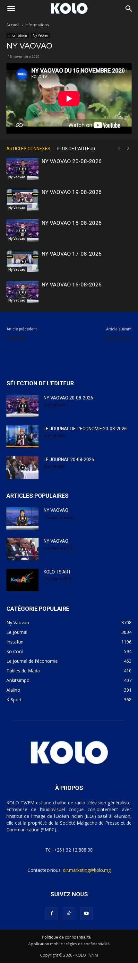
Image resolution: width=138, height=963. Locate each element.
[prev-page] (119, 148)
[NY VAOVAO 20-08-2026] (22, 169)
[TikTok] (69, 913)
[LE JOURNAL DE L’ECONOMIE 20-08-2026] (22, 436)
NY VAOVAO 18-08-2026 (72, 223)
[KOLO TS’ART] (22, 580)
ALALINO (16, 338)
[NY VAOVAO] (22, 518)
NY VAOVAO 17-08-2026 (72, 253)
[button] (11, 8)
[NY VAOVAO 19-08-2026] (22, 199)
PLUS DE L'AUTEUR (76, 148)
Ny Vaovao (40, 35)
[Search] (129, 8)
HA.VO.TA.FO (118, 338)
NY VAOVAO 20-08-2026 (72, 161)
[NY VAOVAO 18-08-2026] (22, 230)
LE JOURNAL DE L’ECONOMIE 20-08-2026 (85, 428)
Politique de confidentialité (66, 937)
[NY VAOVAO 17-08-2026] (22, 261)
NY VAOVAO (56, 510)
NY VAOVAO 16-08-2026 (72, 284)
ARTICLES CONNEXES (28, 148)
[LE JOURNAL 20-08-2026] (22, 467)
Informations (37, 25)
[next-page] (128, 148)
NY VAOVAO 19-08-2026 (72, 192)
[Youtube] (86, 913)
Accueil (12, 25)
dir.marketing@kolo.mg (87, 870)
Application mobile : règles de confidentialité (69, 944)
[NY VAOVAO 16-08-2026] (22, 292)
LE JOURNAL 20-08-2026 (69, 459)
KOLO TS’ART (57, 571)
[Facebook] (51, 913)
